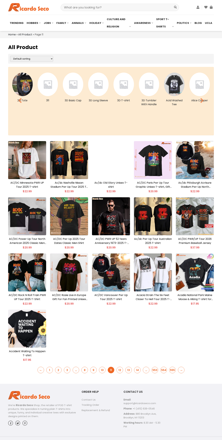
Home (12, 34)
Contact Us (89, 399)
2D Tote (22, 100)
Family (61, 23)
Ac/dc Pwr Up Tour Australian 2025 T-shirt (153, 241)
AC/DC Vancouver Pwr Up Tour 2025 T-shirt (111, 297)
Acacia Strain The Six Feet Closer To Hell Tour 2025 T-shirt (153, 297)
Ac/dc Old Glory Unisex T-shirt (111, 185)
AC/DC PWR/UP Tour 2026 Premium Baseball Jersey (195, 241)
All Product (25, 34)
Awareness (142, 23)
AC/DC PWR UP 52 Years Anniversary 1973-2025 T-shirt (111, 241)
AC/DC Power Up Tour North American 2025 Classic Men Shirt (27, 241)
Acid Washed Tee (174, 102)
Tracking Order (90, 405)
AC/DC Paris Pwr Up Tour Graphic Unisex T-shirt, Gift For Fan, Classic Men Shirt (153, 185)
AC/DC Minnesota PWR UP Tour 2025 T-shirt (27, 185)
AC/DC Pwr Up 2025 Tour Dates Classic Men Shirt (69, 241)
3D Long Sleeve (98, 100)
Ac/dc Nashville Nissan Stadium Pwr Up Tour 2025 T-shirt (69, 185)
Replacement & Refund (96, 410)
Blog (198, 23)
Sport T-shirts (162, 22)
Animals (78, 23)
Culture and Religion (116, 22)
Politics (183, 23)
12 (119, 370)
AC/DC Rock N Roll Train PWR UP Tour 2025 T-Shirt (27, 297)
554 (163, 370)
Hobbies (32, 23)
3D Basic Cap (73, 100)
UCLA (208, 23)
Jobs (47, 23)
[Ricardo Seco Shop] (28, 7)
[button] (20, 100)
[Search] (175, 7)
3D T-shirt (123, 100)
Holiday (95, 23)
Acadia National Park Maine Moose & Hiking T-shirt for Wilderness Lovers (194, 297)
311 (47, 100)
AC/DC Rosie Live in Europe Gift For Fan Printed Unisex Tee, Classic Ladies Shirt (69, 297)
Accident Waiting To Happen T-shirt (27, 353)
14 (137, 370)
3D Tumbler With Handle (149, 102)
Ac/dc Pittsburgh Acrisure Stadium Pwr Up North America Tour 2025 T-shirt (195, 185)
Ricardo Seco (24, 405)
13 (128, 370)
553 (154, 370)
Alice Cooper (199, 100)
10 (102, 370)
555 (172, 370)
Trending (17, 23)
